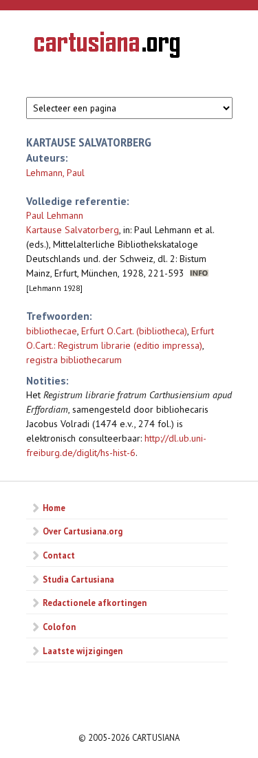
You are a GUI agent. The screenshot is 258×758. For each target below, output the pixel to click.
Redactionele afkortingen (95, 602)
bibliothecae (51, 331)
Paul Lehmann (54, 215)
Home (54, 507)
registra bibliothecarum (74, 360)
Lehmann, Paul (55, 172)
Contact (59, 555)
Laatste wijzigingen (82, 650)
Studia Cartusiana (78, 579)
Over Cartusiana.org (82, 531)
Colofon (59, 626)
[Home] (107, 47)
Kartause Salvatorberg (72, 230)
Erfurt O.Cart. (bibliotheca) (134, 331)
